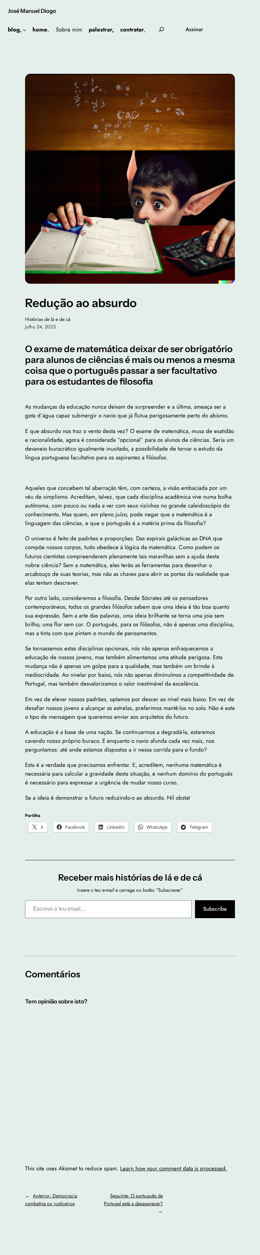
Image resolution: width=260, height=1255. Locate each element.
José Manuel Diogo (32, 10)
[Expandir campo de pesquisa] (161, 29)
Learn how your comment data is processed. (173, 1168)
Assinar (194, 29)
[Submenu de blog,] (24, 29)
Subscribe (215, 909)
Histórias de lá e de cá (47, 319)
